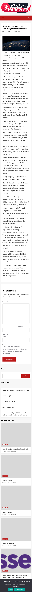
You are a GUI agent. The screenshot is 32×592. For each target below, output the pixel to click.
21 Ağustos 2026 (11, 514)
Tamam (11, 589)
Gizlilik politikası (19, 589)
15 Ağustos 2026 (11, 545)
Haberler (5, 444)
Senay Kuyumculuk (8, 407)
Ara (2, 369)
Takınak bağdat (7, 396)
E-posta (20, 326)
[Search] (29, 17)
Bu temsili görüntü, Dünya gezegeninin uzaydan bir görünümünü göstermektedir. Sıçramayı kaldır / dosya (15, 56)
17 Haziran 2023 (13, 31)
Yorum (5, 302)
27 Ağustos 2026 (11, 451)
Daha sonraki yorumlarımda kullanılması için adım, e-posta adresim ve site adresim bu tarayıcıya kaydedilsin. (15, 350)
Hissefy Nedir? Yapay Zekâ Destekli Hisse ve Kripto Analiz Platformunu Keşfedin (15, 414)
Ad (3, 326)
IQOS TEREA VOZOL (8, 401)
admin (5, 31)
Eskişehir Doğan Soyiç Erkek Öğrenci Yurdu (15, 390)
